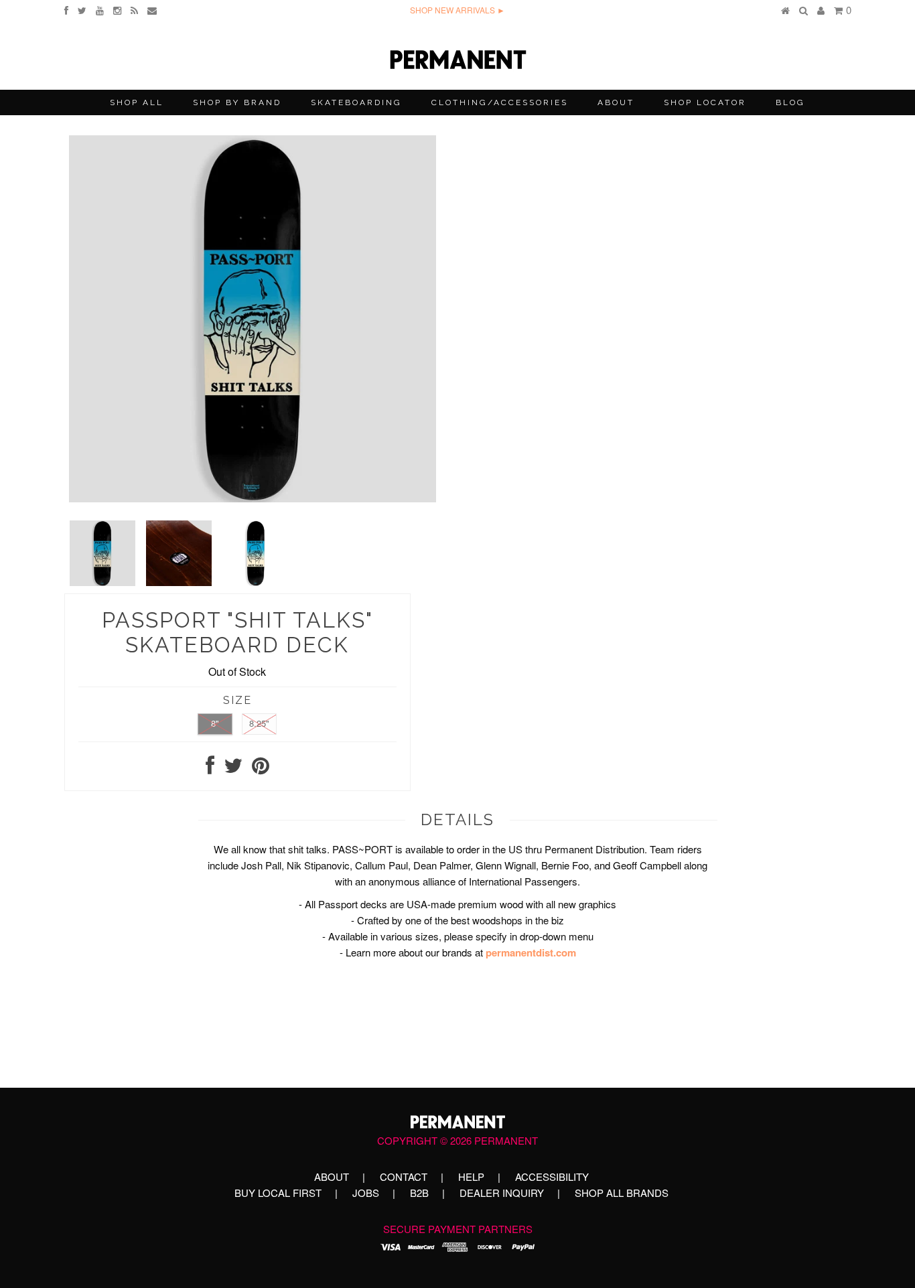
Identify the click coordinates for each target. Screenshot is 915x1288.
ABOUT (615, 102)
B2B (419, 1193)
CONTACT (403, 1176)
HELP (471, 1176)
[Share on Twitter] (233, 769)
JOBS (365, 1193)
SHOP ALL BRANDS (621, 1193)
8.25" (259, 723)
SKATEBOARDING (356, 102)
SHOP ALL (136, 102)
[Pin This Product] (260, 769)
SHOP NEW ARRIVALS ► (457, 9)
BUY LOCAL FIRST (278, 1193)
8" (215, 723)
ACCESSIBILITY (552, 1176)
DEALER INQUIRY (502, 1193)
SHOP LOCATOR (705, 102)
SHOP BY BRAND (237, 102)
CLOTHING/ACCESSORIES (499, 102)
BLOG (790, 102)
